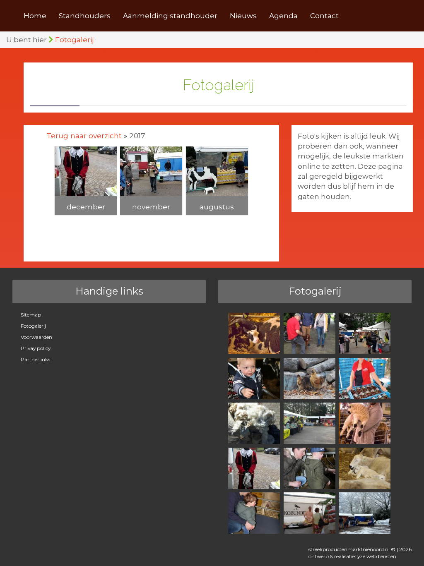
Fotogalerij (74, 40)
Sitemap (31, 315)
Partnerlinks (35, 359)
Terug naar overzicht (84, 136)
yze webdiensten (376, 556)
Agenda (283, 16)
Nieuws (243, 16)
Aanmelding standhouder (170, 16)
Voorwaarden (36, 337)
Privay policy (36, 348)
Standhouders (85, 16)
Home (35, 16)
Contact (324, 16)
